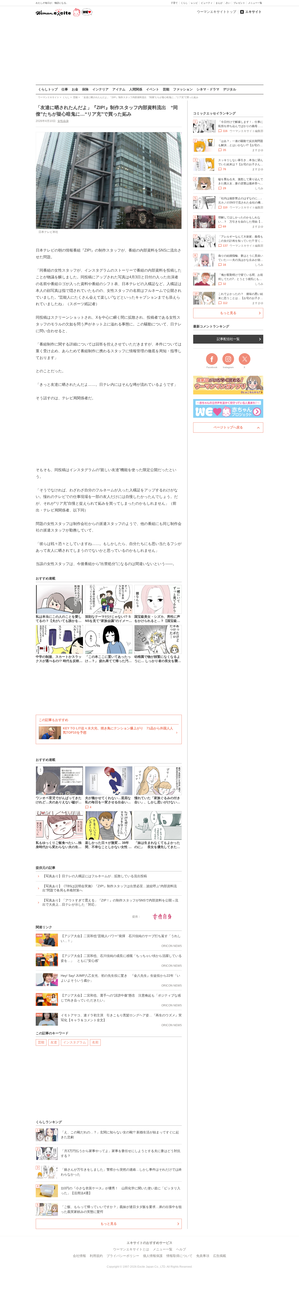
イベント (152, 89)
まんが (219, 3)
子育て (174, 3)
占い (228, 3)
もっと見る (108, 1223)
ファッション (183, 89)
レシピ (194, 3)
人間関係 (135, 89)
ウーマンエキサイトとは (131, 1249)
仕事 (64, 89)
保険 (85, 89)
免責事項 (202, 1256)
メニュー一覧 (255, 3)
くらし (184, 3)
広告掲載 (219, 1256)
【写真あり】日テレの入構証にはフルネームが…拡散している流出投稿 (94, 876)
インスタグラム (74, 1042)
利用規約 (96, 1256)
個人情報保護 (153, 1256)
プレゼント (239, 3)
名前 (95, 1042)
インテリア (100, 89)
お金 (75, 89)
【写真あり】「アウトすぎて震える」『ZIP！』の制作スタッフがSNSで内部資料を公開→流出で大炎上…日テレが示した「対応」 (110, 902)
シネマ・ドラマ (207, 89)
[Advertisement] (149, 51)
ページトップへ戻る (228, 427)
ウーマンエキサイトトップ (216, 12)
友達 (53, 1042)
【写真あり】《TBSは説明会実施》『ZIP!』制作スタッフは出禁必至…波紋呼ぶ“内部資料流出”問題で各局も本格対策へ (109, 888)
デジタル (229, 89)
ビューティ (207, 3)
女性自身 (63, 121)
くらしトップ (48, 89)
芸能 (166, 89)
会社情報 (79, 1256)
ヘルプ (181, 1249)
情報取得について (179, 1256)
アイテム (118, 89)
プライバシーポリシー (123, 1256)
